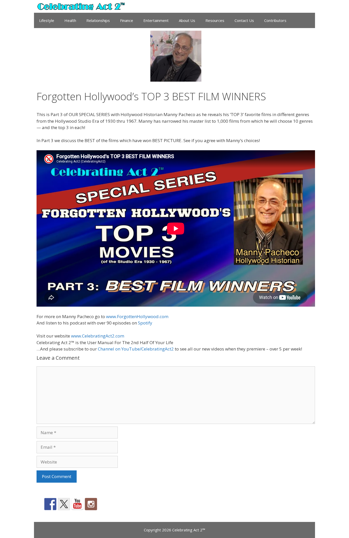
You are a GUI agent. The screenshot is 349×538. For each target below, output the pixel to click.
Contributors (275, 20)
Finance (126, 20)
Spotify (145, 323)
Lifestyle (46, 20)
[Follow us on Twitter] (64, 504)
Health (70, 20)
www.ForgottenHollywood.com (137, 316)
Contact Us (244, 20)
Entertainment (156, 20)
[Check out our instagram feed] (91, 504)
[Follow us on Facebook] (50, 504)
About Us (187, 20)
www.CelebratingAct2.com (97, 336)
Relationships (98, 20)
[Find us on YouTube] (77, 504)
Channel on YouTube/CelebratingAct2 (136, 349)
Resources (214, 20)
